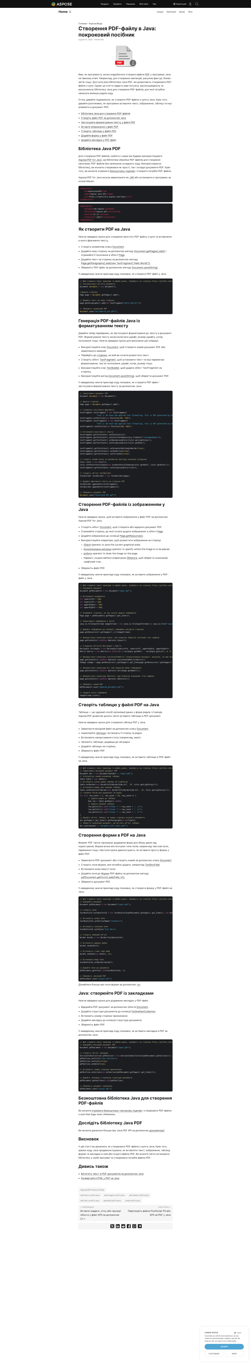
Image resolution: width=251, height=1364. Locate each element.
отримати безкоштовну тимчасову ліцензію (117, 1110)
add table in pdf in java (139, 1195)
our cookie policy (230, 1341)
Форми (105, 873)
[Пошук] (196, 4)
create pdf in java (132, 1200)
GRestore (132, 558)
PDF (147, 74)
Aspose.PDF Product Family (92, 1190)
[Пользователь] (190, 4)
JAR (131, 177)
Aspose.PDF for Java (90, 159)
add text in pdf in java (89, 1200)
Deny (234, 1354)
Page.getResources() (131, 535)
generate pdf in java (112, 1200)
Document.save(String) (145, 267)
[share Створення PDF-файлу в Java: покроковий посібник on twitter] (112, 1226)
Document (118, 246)
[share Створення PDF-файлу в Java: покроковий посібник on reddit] (123, 1226)
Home (63, 12)
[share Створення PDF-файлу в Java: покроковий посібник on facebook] (129, 1226)
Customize (214, 1354)
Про (154, 4)
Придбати (117, 4)
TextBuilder (113, 367)
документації (156, 1130)
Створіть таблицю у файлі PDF (98, 131)
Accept (224, 1347)
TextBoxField (152, 864)
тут (138, 984)
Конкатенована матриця (97, 549)
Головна (82, 23)
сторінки (102, 355)
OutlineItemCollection (143, 1011)
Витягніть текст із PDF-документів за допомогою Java (112, 1173)
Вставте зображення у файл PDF (99, 126)
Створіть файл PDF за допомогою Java (103, 118)
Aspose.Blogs (95, 23)
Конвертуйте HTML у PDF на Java (100, 1178)
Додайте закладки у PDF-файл (98, 140)
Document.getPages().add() (149, 251)
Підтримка (130, 4)
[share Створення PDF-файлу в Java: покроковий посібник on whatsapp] (134, 1226)
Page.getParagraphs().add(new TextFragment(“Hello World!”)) (115, 263)
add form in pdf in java (90, 1195)
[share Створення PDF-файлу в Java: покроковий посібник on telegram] (140, 1226)
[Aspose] (62, 4)
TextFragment (108, 359)
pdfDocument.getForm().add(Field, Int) (102, 877)
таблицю (101, 733)
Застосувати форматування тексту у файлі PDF (108, 122)
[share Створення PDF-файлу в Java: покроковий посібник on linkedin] (118, 1226)
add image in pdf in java (114, 1195)
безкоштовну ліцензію (122, 171)
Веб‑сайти (143, 4)
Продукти (105, 4)
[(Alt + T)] (70, 12)
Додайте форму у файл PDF (97, 135)
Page (121, 255)
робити (88, 553)
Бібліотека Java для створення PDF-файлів (105, 113)
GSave (87, 544)
